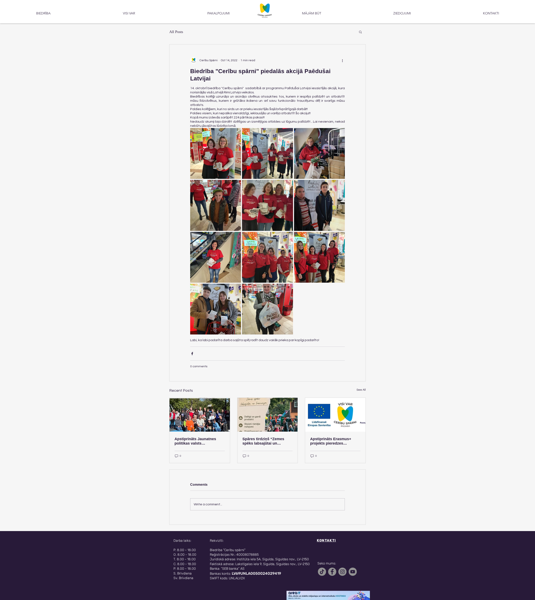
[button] (360, 31)
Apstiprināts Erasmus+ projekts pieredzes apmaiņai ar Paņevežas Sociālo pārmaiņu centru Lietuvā (332, 441)
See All (361, 389)
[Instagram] (342, 572)
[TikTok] (322, 572)
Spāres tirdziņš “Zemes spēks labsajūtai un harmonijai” (263, 441)
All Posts (176, 32)
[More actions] (342, 60)
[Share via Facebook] (192, 354)
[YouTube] (353, 572)
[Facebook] (332, 572)
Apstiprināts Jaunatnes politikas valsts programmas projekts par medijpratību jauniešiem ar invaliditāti (198, 441)
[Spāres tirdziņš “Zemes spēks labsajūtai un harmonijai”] (267, 415)
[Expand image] (215, 153)
